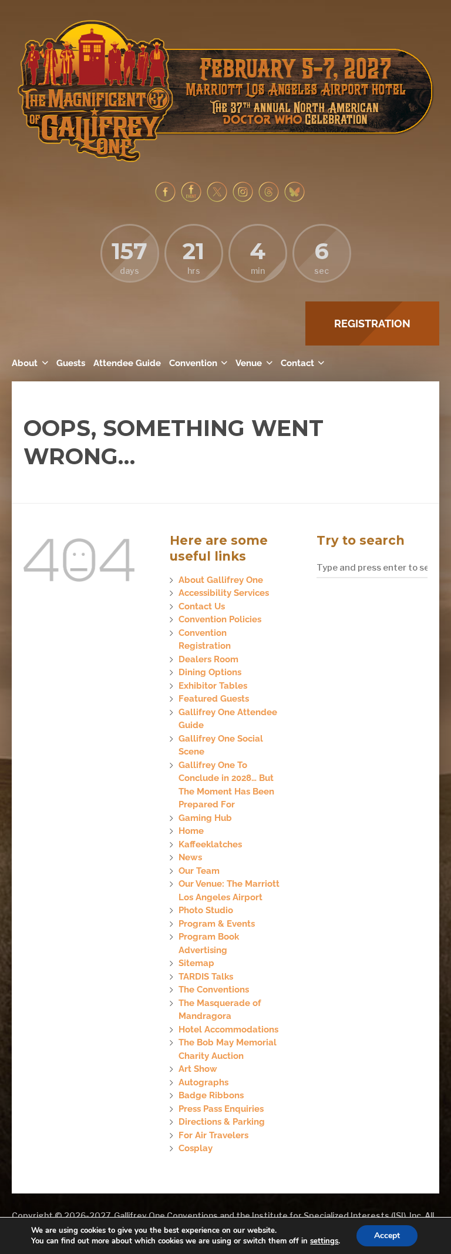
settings (324, 1241)
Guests (70, 363)
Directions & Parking (222, 1121)
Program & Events (217, 923)
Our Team (199, 871)
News (190, 857)
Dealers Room (208, 659)
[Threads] (268, 199)
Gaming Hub (205, 818)
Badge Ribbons (211, 1095)
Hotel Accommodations (228, 1029)
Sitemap (196, 963)
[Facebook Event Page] (191, 199)
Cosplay (196, 1148)
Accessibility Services (224, 593)
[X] (217, 199)
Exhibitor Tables (213, 685)
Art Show (198, 1069)
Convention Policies (220, 619)
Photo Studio (206, 910)
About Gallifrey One (221, 580)
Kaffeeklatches (210, 844)
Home (191, 831)
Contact (297, 363)
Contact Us (202, 606)
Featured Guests (214, 698)
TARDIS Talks (206, 976)
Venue (248, 363)
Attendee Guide (127, 363)
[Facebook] (165, 199)
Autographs (203, 1082)
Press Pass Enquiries (221, 1109)
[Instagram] (243, 199)
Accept (387, 1235)
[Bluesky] (294, 199)
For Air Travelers (213, 1135)
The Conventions (214, 989)
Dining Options (210, 672)
